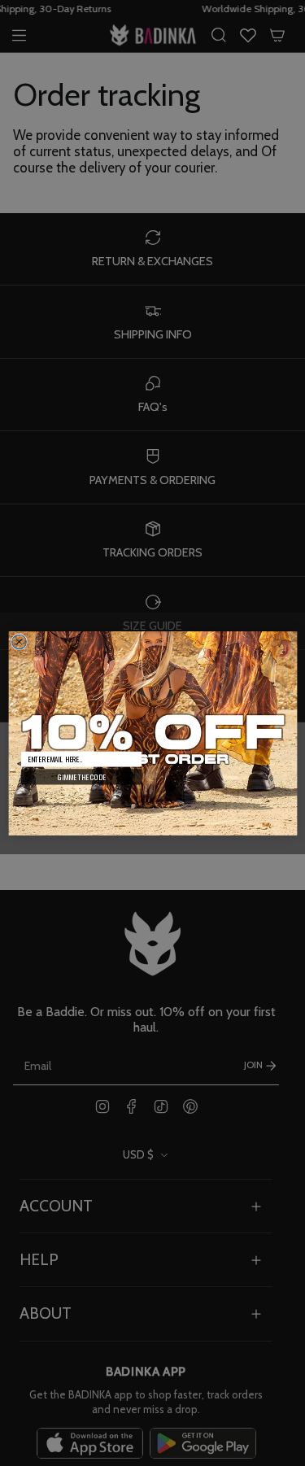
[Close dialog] (18, 642)
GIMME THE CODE (80, 776)
